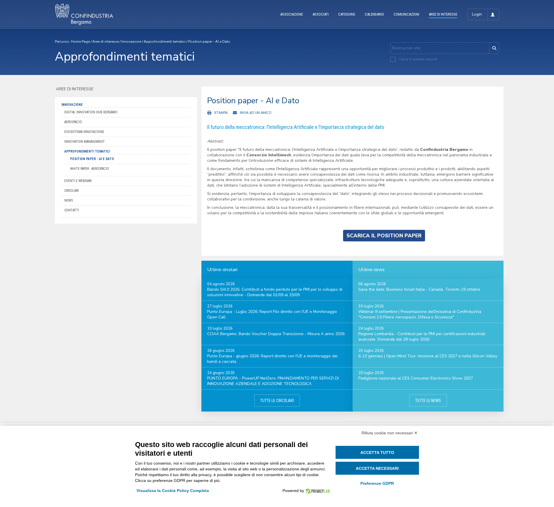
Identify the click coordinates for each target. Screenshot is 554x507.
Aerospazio (73, 122)
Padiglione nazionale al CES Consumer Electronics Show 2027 (415, 378)
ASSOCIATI (320, 14)
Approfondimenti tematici (165, 41)
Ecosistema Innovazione (84, 132)
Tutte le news (428, 400)
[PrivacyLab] (317, 491)
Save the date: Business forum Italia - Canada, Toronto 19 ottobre (419, 289)
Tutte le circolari (277, 400)
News (68, 200)
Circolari (71, 191)
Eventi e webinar (77, 181)
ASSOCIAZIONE (291, 14)
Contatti (71, 210)
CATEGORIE (346, 14)
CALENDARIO (374, 14)
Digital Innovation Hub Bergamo (90, 112)
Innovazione (131, 41)
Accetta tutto (377, 452)
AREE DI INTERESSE (443, 14)
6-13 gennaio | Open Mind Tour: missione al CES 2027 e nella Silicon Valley (427, 356)
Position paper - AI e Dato (209, 41)
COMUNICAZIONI (406, 14)
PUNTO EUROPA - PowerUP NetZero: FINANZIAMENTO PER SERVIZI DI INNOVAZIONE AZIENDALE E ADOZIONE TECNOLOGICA (273, 380)
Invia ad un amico (256, 113)
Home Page (80, 41)
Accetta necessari (377, 468)
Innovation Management (84, 142)
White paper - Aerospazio (89, 169)
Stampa (221, 113)
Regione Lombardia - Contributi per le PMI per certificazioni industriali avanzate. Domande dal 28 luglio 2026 (421, 336)
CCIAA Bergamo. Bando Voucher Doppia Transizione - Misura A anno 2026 (276, 334)
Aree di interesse (105, 41)
